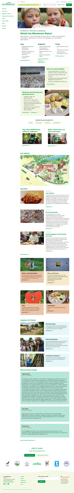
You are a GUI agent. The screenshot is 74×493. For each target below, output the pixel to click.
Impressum (23, 480)
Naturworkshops (52, 339)
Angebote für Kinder (6, 13)
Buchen (69, 4)
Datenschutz (23, 482)
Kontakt (4, 28)
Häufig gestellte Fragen (42, 455)
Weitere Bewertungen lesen (27, 440)
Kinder (30, 122)
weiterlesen (49, 206)
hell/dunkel (23, 1)
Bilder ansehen (51, 145)
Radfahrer (47, 122)
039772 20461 (61, 4)
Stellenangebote (64, 1)
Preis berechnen (59, 56)
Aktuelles (4, 8)
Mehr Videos (25, 145)
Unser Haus (4, 11)
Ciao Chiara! (50, 193)
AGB (21, 484)
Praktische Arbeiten (53, 356)
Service (3, 18)
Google (29, 375)
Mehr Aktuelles (24, 254)
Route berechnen (24, 60)
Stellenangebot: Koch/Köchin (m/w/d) (56, 235)
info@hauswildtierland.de (38, 451)
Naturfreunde (57, 122)
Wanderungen (51, 324)
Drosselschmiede (52, 212)
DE (18, 1)
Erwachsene (38, 122)
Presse (58, 1)
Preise (3, 23)
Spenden (70, 1)
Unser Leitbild (50, 84)
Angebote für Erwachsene (8, 16)
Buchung (4, 25)
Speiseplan (33, 112)
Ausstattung (25, 112)
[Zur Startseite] (8, 3)
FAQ (23, 305)
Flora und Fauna (53, 273)
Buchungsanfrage (30, 455)
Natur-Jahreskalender (29, 273)
